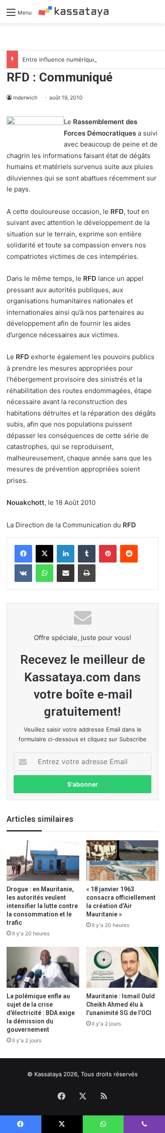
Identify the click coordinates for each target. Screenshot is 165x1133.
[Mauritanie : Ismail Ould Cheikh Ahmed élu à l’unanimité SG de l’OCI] (122, 967)
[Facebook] (23, 554)
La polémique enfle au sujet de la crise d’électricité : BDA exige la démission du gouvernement (41, 1013)
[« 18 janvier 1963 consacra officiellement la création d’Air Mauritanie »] (122, 860)
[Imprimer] (86, 573)
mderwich (25, 97)
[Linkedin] (65, 554)
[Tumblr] (86, 554)
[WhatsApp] (44, 573)
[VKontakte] (23, 573)
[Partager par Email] (65, 573)
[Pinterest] (108, 554)
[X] (44, 554)
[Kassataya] (73, 11)
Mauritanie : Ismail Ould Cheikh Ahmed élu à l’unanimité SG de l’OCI (120, 1004)
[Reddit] (129, 554)
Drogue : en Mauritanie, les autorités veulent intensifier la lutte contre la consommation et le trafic (42, 906)
